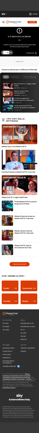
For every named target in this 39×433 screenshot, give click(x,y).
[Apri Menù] (3, 22)
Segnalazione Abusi (9, 387)
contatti (29, 379)
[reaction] (8, 52)
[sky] (19, 396)
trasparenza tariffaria (10, 379)
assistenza (21, 379)
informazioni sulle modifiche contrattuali (16, 377)
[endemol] (19, 400)
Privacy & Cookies (25, 375)
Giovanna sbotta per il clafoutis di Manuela (19, 70)
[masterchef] (14, 22)
